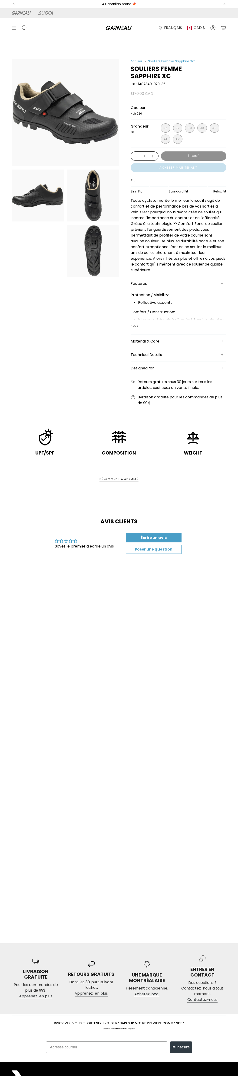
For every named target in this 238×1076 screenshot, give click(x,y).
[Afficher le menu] (14, 28)
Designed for (142, 368)
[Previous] (14, 4)
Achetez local (146, 994)
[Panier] (223, 28)
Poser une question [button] (153, 549)
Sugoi (48, 13)
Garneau (22, 13)
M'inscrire (181, 1047)
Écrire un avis (154, 537)
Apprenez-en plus (35, 996)
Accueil (136, 61)
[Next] (224, 4)
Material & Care (145, 341)
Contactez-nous (202, 999)
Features (139, 283)
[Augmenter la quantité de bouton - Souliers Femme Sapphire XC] (153, 156)
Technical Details (146, 354)
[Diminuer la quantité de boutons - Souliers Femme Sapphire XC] (136, 156)
